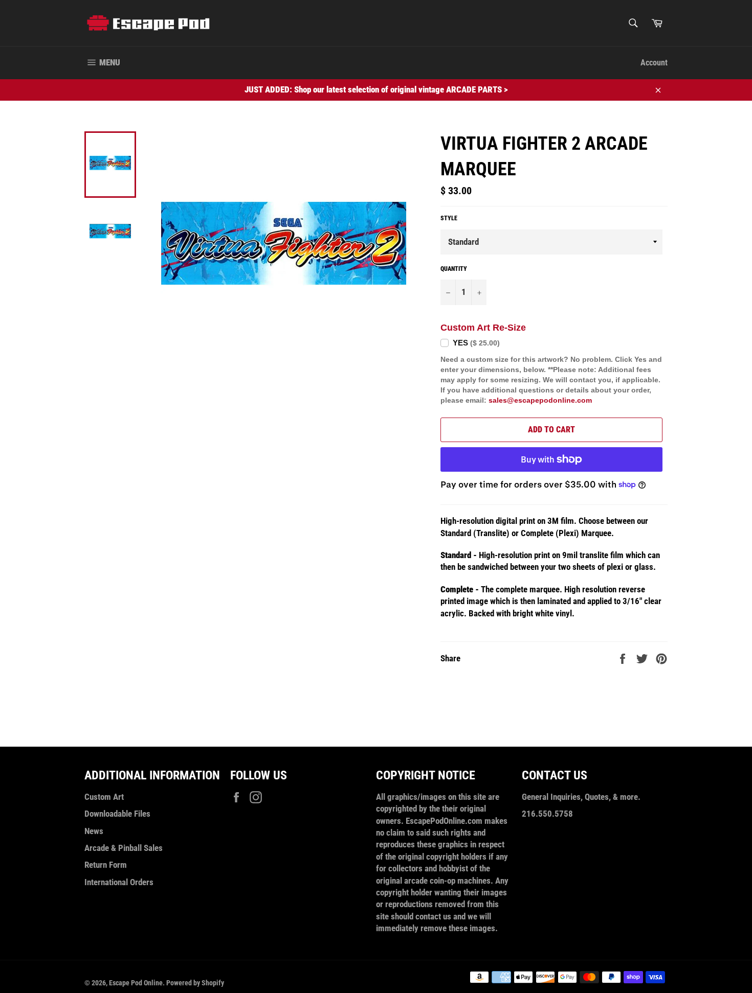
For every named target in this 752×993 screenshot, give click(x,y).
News (93, 831)
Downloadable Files (117, 814)
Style (448, 218)
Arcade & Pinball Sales (123, 848)
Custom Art (104, 797)
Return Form (105, 865)
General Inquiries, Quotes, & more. (581, 797)
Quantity (453, 268)
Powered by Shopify (195, 983)
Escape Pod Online (136, 983)
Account (654, 62)
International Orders (118, 882)
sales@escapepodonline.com (540, 400)
